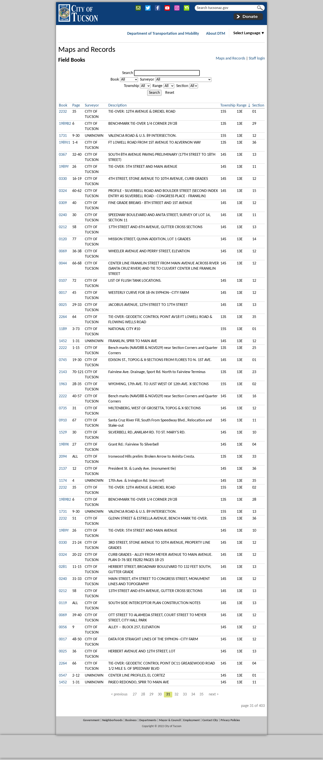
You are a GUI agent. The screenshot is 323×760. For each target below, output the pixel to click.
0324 (63, 191)
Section (182, 86)
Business (131, 720)
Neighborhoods (112, 720)
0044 (63, 263)
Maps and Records (86, 50)
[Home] (78, 12)
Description (117, 105)
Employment (191, 720)
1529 (63, 432)
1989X (64, 444)
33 (185, 694)
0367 (63, 155)
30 (160, 694)
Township (131, 86)
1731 (63, 136)
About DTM (215, 34)
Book (115, 79)
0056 (63, 627)
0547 (63, 675)
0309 (63, 203)
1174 (63, 481)
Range (157, 86)
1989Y (64, 167)
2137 (63, 469)
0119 (63, 603)
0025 (63, 305)
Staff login (257, 58)
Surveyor (147, 79)
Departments (147, 720)
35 (201, 694)
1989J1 (64, 142)
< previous (119, 694)
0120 (63, 239)
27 (135, 694)
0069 (63, 251)
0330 (63, 179)
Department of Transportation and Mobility (163, 34)
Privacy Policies (230, 720)
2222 (63, 348)
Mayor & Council (170, 720)
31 (168, 694)
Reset (169, 93)
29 (151, 694)
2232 (63, 112)
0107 (63, 281)
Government (91, 720)
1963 (63, 384)
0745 (63, 360)
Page (76, 105)
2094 (63, 457)
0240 (63, 215)
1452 (63, 341)
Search (127, 73)
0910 (63, 420)
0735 (63, 408)
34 (193, 694)
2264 (63, 317)
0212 (63, 227)
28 (143, 694)
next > (214, 694)
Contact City (210, 720)
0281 (63, 567)
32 (176, 694)
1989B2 (65, 124)
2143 (63, 372)
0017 (63, 293)
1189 (63, 329)
